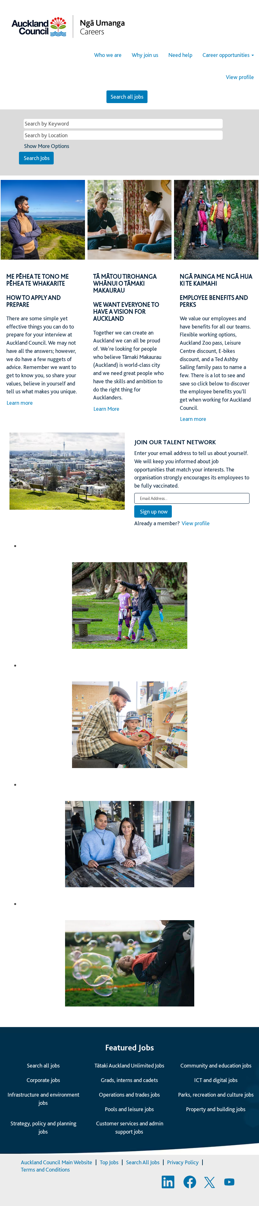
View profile (240, 77)
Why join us (145, 55)
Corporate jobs (43, 1080)
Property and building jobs (215, 1109)
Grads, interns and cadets (129, 1080)
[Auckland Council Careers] (68, 26)
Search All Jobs (143, 1162)
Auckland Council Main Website (56, 1162)
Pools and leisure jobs (129, 1109)
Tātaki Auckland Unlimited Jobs (129, 1065)
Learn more (20, 402)
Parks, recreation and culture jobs (216, 1094)
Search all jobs (127, 96)
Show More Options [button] (46, 146)
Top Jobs (109, 1162)
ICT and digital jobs (216, 1080)
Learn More (106, 408)
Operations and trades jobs (129, 1094)
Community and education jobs (215, 1065)
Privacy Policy (183, 1162)
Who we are (108, 55)
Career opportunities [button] (226, 55)
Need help (180, 55)
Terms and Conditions (45, 1169)
